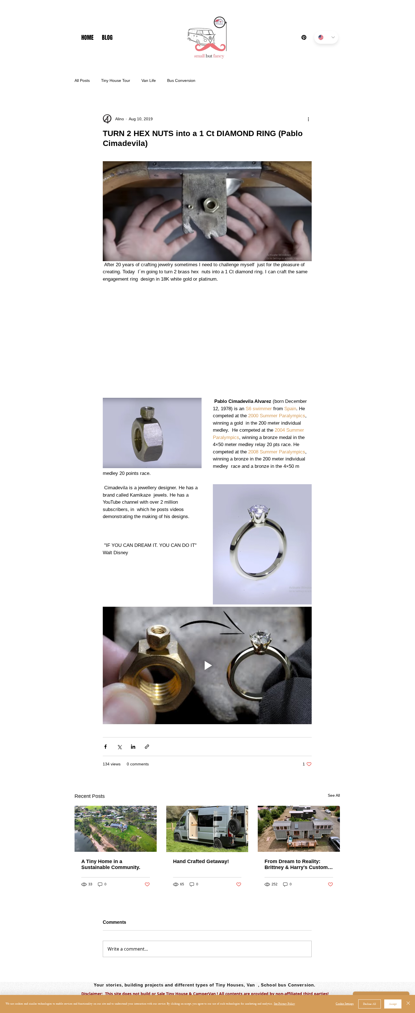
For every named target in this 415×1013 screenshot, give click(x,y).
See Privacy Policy (284, 1003)
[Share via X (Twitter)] (119, 746)
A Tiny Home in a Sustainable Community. (110, 864)
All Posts (82, 80)
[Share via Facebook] (105, 746)
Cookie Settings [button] (345, 1003)
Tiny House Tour (115, 80)
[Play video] (207, 665)
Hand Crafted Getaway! (201, 861)
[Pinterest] (304, 37)
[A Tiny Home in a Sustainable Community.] (116, 829)
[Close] (408, 1003)
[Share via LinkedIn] (133, 746)
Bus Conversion (181, 80)
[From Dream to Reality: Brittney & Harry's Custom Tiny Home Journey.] (299, 829)
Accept (393, 1004)
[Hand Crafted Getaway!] (207, 829)
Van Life (148, 80)
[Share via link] (147, 746)
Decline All (369, 1004)
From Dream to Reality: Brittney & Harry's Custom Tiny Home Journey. (296, 864)
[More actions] (308, 118)
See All (334, 795)
